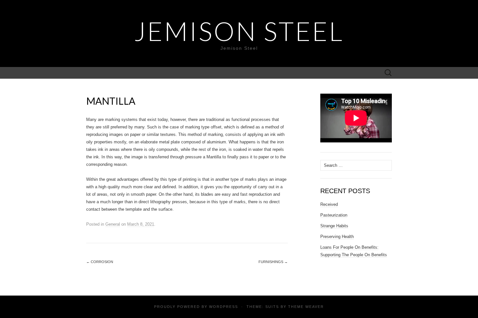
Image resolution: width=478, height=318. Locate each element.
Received (329, 204)
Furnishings (273, 262)
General (112, 224)
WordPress (223, 307)
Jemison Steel (239, 30)
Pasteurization (333, 215)
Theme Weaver (306, 307)
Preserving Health (337, 236)
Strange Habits (334, 225)
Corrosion (99, 262)
